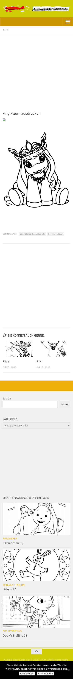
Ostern (20, 584)
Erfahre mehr (45, 673)
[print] (4, 120)
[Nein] (68, 670)
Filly (6, 30)
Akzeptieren (26, 673)
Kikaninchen (10, 538)
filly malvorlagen (55, 234)
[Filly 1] (53, 349)
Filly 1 (39, 361)
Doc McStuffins (12, 631)
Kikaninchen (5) (13, 543)
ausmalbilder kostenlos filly (32, 234)
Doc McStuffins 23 (15, 636)
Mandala (8, 584)
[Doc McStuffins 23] (36, 612)
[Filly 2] (19, 349)
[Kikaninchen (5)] (36, 519)
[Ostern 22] (36, 565)
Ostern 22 (9, 589)
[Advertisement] (36, 71)
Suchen (7, 398)
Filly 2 (6, 361)
